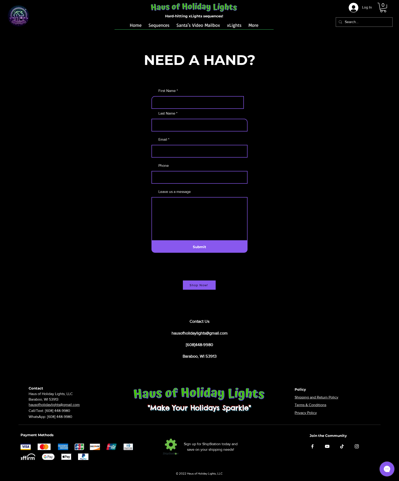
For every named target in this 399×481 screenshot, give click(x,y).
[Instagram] (357, 446)
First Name (167, 91)
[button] (383, 7)
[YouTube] (327, 446)
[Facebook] (312, 446)
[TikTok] (342, 446)
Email (162, 139)
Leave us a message (174, 192)
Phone (163, 165)
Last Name (166, 113)
